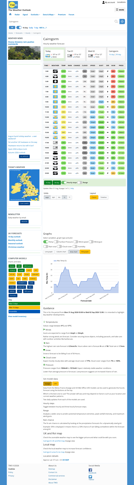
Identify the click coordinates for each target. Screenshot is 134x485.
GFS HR (12, 274)
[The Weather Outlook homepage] (10, 14)
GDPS (11, 279)
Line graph (49, 252)
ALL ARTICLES (24, 156)
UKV (19, 266)
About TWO (52, 483)
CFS (19, 291)
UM (18, 279)
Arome (12, 266)
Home (10, 33)
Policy (10, 472)
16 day (111, 54)
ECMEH (12, 287)
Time (47, 65)
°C (64, 197)
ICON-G (12, 283)
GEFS (30, 287)
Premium (62, 14)
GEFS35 (12, 291)
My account (110, 2)
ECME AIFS (21, 287)
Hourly (27, 33)
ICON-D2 (12, 270)
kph (53, 197)
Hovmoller (13, 295)
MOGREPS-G (22, 283)
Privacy (11, 476)
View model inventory (17, 316)
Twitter (91, 479)
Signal (25, 14)
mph (47, 197)
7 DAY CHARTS (24, 203)
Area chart (73, 252)
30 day (118, 54)
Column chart (61, 252)
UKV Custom (28, 266)
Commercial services (56, 476)
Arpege (21, 270)
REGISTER (24, 221)
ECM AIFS (35, 274)
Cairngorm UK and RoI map (54, 441)
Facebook (92, 473)
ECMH (27, 274)
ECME (31, 283)
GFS (36, 270)
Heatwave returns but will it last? (21, 145)
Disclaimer (52, 479)
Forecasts (19, 33)
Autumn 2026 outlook (16, 152)
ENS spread (28, 291)
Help (72, 188)
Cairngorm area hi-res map (54, 452)
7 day (36, 28)
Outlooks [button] (35, 14)
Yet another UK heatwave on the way (22, 142)
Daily (31, 28)
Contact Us (52, 472)
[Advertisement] (24, 97)
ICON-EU (32, 279)
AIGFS (29, 270)
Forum (71, 14)
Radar (17, 14)
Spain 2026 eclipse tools (17, 149)
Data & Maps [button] (48, 14)
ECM (19, 274)
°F (69, 197)
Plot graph (85, 252)
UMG (24, 279)
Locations (121, 2)
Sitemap (51, 469)
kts (59, 197)
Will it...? (43, 28)
